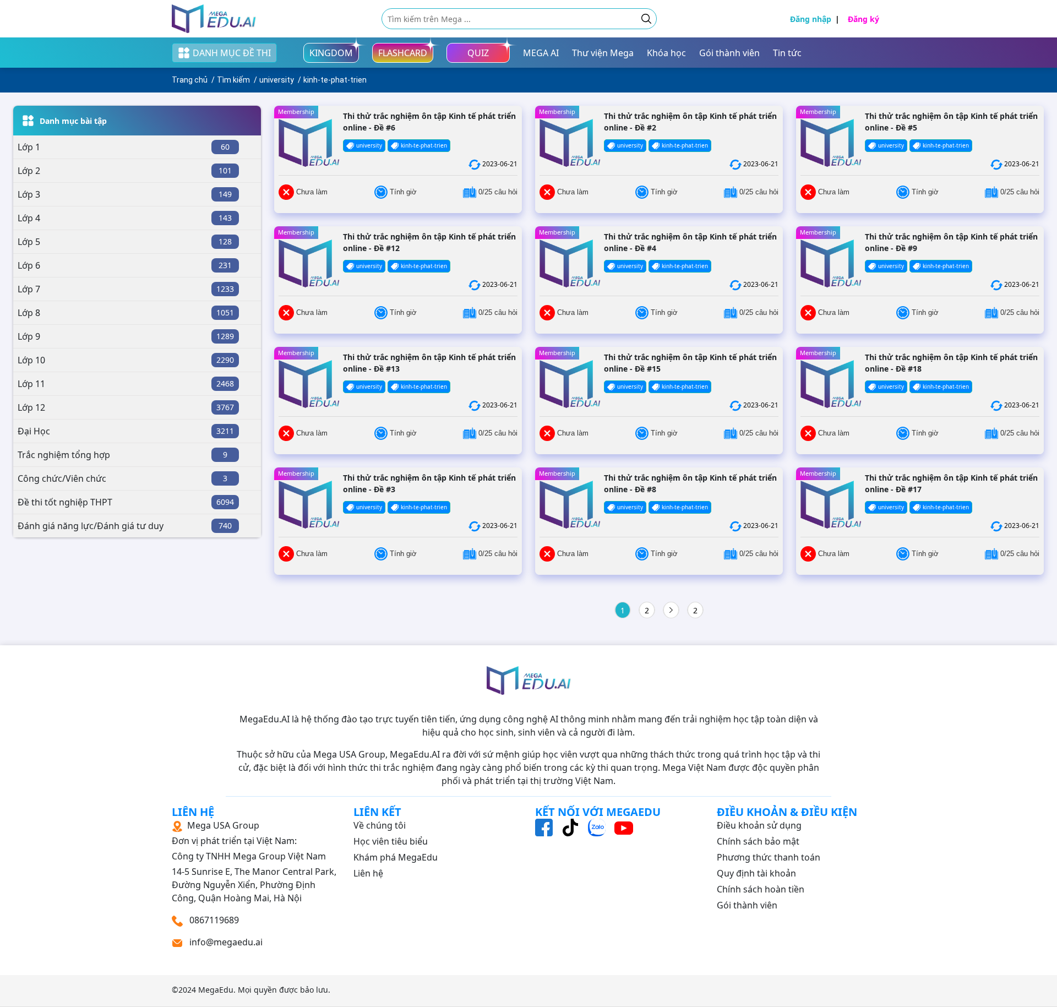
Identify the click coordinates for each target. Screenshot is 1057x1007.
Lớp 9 (29, 336)
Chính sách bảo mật (758, 841)
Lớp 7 (29, 289)
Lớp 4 (29, 218)
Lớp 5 (29, 242)
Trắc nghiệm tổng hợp (64, 455)
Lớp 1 (29, 147)
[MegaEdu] (214, 18)
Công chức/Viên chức (62, 478)
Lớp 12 (31, 407)
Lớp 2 (29, 171)
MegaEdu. (217, 989)
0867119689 (213, 920)
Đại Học (34, 431)
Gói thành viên (747, 905)
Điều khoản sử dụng (759, 825)
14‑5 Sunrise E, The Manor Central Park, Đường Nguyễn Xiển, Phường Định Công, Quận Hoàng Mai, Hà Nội (254, 861)
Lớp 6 (29, 265)
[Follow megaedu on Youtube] (623, 827)
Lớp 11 (31, 384)
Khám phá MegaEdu (395, 857)
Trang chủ (190, 79)
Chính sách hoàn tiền (760, 889)
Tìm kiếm (233, 79)
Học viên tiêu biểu (390, 841)
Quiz (478, 53)
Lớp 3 (29, 194)
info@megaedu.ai (226, 942)
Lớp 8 (29, 313)
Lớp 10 (31, 360)
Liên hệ (368, 873)
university (276, 79)
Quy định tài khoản (756, 873)
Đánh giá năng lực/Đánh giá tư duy (91, 526)
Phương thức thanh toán (768, 857)
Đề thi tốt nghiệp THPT (65, 502)
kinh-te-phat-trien (335, 79)
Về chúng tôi (379, 825)
